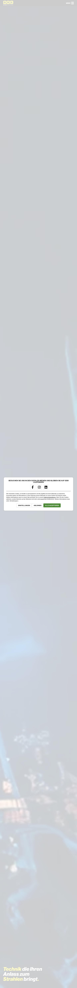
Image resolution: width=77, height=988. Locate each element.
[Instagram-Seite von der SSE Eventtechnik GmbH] (38, 488)
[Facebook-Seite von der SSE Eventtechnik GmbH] (32, 488)
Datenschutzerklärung (50, 497)
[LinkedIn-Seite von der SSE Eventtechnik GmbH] (45, 488)
